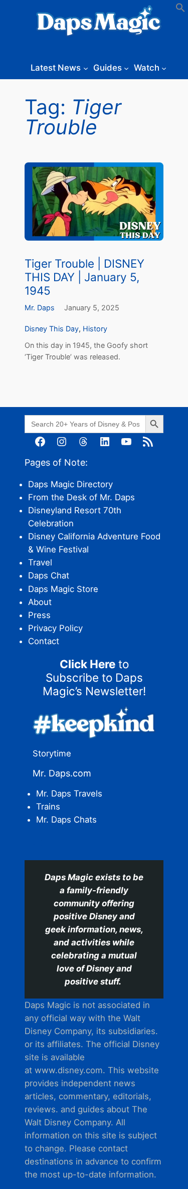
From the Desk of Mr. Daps (81, 497)
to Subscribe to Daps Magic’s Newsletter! (94, 677)
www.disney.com (69, 1070)
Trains (48, 807)
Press (39, 615)
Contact (43, 641)
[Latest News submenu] (85, 67)
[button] (180, 10)
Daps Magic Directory (70, 484)
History (95, 328)
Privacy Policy (55, 628)
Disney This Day (52, 328)
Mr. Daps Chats (66, 820)
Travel (40, 562)
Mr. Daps (40, 307)
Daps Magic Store (63, 589)
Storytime (52, 753)
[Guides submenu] (126, 67)
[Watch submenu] (163, 67)
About (40, 602)
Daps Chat (48, 575)
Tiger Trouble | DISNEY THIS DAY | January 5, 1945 (84, 277)
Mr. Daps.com (62, 773)
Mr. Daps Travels (69, 793)
